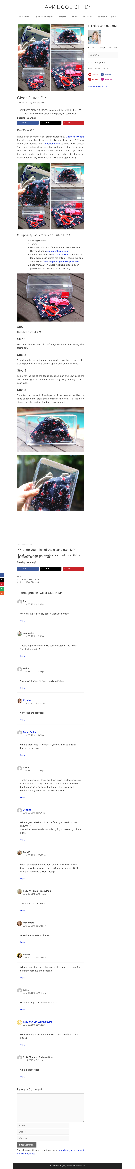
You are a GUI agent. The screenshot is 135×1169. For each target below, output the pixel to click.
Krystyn (27, 700)
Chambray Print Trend (29, 579)
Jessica (27, 809)
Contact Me (102, 17)
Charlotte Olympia (75, 136)
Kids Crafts (87, 17)
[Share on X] (2, 580)
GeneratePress (79, 1166)
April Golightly (67, 7)
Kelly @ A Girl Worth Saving (37, 1022)
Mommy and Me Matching (44, 17)
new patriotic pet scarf (57, 251)
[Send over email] (2, 589)
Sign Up (113, 17)
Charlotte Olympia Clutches (25, 544)
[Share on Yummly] (2, 593)
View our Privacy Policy (97, 86)
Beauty (74, 17)
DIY (20, 576)
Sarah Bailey (29, 732)
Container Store (51, 143)
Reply (22, 621)
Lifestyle (62, 17)
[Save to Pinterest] (2, 584)
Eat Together (24, 17)
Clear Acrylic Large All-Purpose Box (61, 261)
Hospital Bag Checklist (29, 582)
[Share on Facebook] (2, 575)
